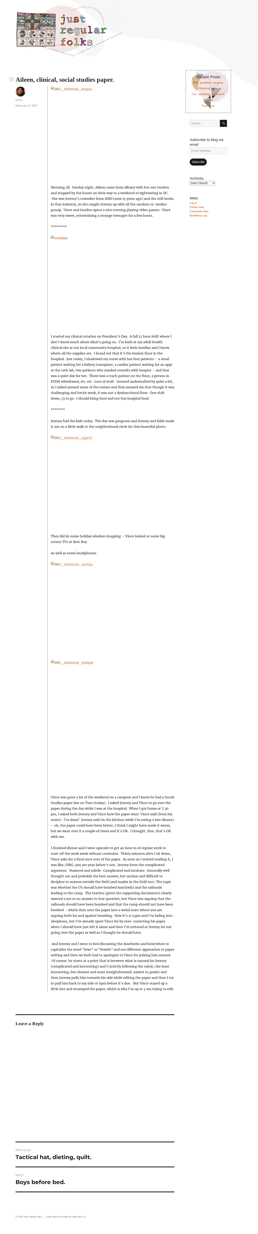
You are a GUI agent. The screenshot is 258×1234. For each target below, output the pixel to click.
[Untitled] (112, 281)
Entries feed (197, 207)
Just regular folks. (33, 1216)
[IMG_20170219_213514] (112, 132)
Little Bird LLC (79, 1216)
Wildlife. (208, 100)
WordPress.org (198, 215)
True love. (208, 105)
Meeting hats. (208, 88)
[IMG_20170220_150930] (112, 724)
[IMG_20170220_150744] (112, 608)
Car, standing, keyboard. (208, 94)
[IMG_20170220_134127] (112, 481)
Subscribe (198, 162)
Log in (193, 202)
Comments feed (199, 211)
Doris (19, 100)
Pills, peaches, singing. (208, 82)
